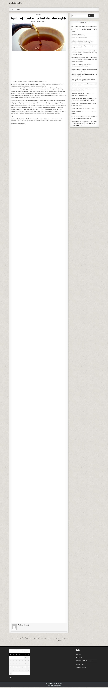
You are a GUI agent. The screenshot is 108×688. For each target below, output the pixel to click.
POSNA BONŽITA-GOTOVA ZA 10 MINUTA (82, 108)
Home (12, 9)
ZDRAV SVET (15, 2)
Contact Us (79, 657)
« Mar (10, 677)
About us (78, 654)
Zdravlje (34, 21)
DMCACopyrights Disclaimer (84, 660)
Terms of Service (81, 667)
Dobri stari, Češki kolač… (78, 34)
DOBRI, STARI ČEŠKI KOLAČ (79, 38)
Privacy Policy (80, 664)
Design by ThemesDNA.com (54, 685)
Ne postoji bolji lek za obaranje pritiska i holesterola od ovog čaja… (39, 18)
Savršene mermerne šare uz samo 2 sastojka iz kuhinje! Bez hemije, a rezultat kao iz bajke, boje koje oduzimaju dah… (84, 52)
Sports (39, 14)
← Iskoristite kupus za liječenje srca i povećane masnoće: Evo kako (27, 637)
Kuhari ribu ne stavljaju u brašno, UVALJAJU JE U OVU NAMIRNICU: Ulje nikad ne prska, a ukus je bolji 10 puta (84, 123)
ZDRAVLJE (18, 9)
